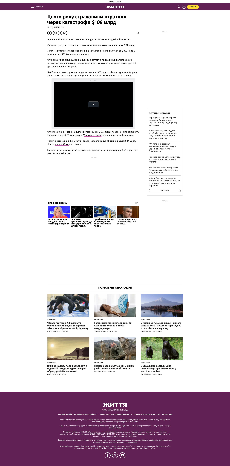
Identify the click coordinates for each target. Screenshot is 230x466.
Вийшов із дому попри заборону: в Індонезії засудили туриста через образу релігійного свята (67, 368)
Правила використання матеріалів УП (116, 414)
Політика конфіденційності (86, 414)
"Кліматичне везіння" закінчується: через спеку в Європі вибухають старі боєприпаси (162, 147)
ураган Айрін (62, 144)
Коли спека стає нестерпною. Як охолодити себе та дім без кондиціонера (163, 170)
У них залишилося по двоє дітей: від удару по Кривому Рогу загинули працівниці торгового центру (163, 134)
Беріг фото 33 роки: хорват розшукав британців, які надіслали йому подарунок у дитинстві (163, 121)
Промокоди (167, 414)
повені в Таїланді (121, 131)
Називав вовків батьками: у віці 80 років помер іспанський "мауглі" (165, 159)
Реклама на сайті (65, 414)
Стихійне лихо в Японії (59, 131)
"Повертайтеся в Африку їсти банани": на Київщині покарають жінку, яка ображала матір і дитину (67, 326)
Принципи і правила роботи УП (146, 414)
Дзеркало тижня (92, 135)
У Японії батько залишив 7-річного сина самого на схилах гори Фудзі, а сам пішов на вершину (164, 182)
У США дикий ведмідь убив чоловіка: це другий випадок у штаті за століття (158, 368)
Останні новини (159, 113)
